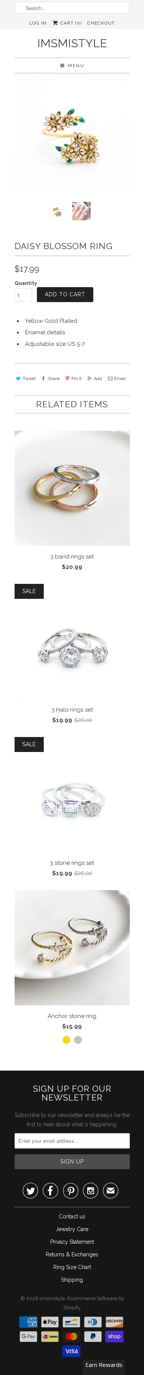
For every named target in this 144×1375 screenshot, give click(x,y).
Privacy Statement (72, 1242)
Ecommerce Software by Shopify (93, 1303)
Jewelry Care (72, 1229)
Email (120, 378)
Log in (37, 23)
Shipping (72, 1280)
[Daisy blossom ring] (72, 132)
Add (98, 378)
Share (54, 378)
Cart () (70, 23)
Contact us (72, 1216)
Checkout (101, 23)
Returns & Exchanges (72, 1254)
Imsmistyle (72, 43)
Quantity (26, 283)
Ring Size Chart (72, 1267)
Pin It (76, 378)
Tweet (29, 378)
